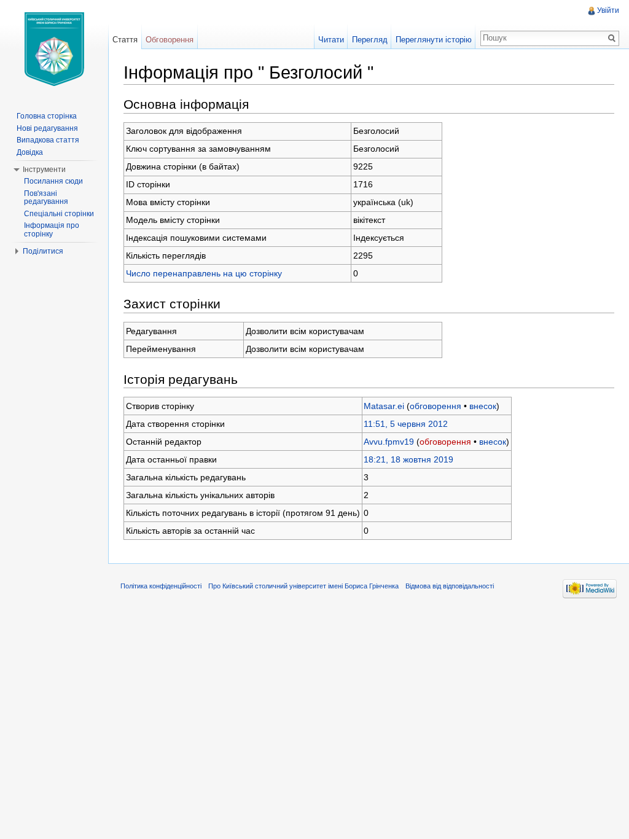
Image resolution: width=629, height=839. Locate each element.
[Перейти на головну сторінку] (54, 49)
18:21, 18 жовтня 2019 (408, 459)
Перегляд (370, 39)
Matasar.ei (384, 406)
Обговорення (169, 39)
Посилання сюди (53, 181)
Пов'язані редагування (46, 197)
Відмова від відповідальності (449, 586)
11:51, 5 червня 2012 (406, 424)
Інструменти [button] (44, 169)
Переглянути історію (434, 39)
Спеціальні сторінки (59, 213)
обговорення (435, 406)
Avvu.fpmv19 (389, 442)
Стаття (125, 39)
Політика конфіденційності (160, 586)
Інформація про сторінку (51, 229)
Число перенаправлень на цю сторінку (204, 273)
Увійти (608, 10)
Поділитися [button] (43, 251)
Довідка (30, 152)
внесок (482, 406)
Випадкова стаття (48, 140)
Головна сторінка (47, 116)
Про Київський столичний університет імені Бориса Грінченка (303, 586)
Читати (331, 39)
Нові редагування (47, 128)
